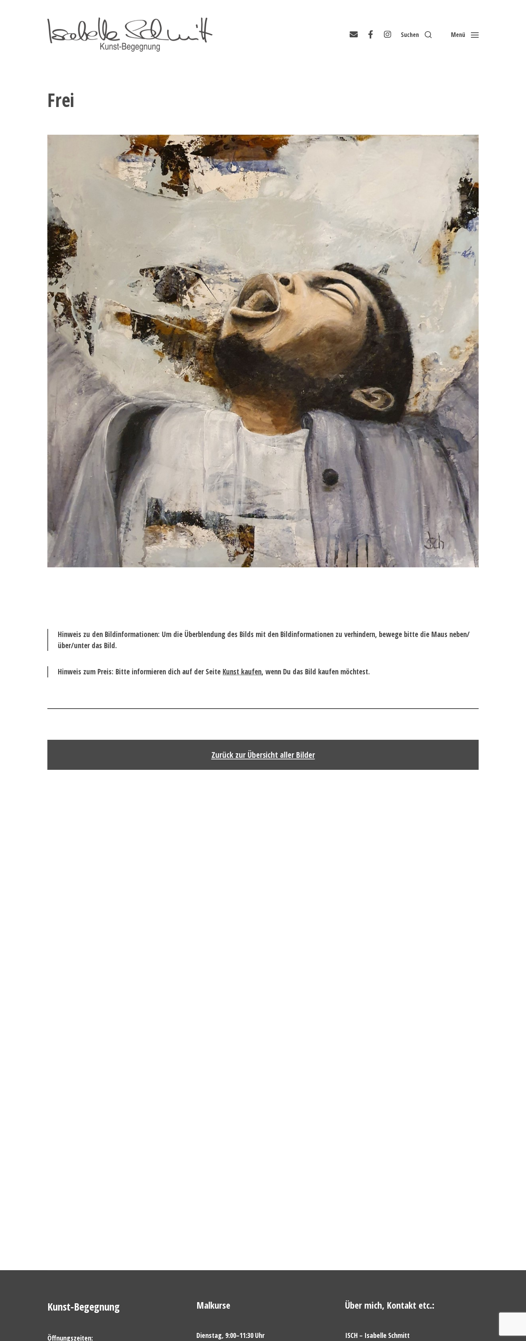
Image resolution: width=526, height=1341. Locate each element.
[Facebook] (370, 34)
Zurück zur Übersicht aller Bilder (263, 754)
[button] (416, 34)
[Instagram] (387, 34)
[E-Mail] (353, 34)
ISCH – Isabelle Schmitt (377, 1335)
